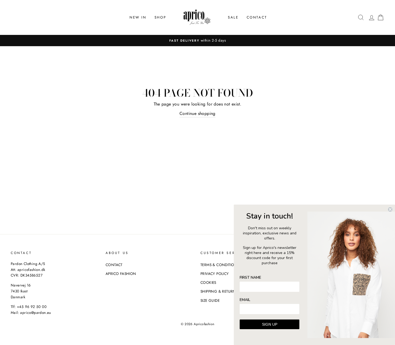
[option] (197, 40)
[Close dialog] (390, 209)
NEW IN (138, 17)
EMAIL (245, 299)
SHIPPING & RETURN (218, 291)
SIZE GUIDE (210, 300)
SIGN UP (269, 324)
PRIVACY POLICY (214, 273)
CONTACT (257, 17)
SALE (233, 17)
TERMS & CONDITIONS (219, 264)
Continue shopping (197, 113)
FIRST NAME (250, 277)
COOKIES (208, 282)
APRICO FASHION (121, 273)
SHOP (160, 17)
